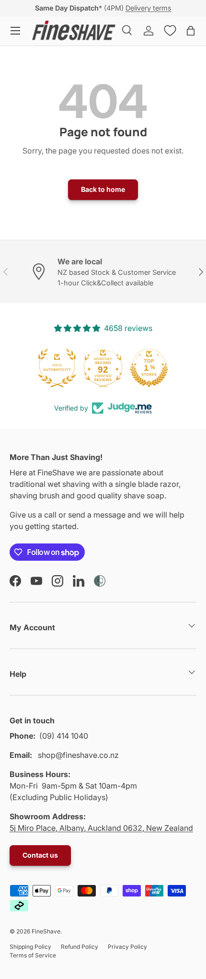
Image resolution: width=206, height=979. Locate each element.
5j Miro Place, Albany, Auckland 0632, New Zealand (101, 828)
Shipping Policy (30, 946)
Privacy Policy (127, 946)
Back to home (103, 189)
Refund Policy (79, 946)
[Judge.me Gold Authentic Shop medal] (57, 368)
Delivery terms (149, 8)
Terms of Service (33, 955)
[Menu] (15, 30)
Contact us (40, 855)
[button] (190, 30)
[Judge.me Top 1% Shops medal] (149, 368)
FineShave (46, 931)
